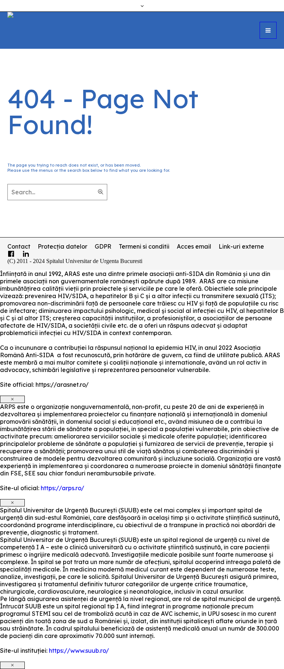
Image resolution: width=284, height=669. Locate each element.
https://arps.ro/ (62, 488)
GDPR (103, 246)
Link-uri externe (241, 246)
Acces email (194, 246)
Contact (18, 246)
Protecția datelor (62, 246)
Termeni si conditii (144, 246)
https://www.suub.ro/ (79, 650)
